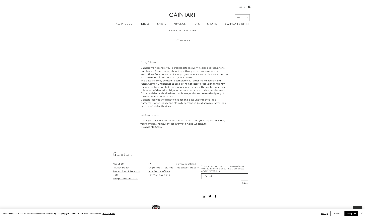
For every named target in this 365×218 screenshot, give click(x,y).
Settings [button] (324, 213)
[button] (249, 6)
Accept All (351, 213)
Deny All (336, 213)
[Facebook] (215, 196)
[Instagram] (204, 196)
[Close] (361, 213)
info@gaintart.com (151, 127)
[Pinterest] (209, 196)
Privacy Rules (109, 213)
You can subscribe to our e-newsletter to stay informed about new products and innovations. (223, 168)
